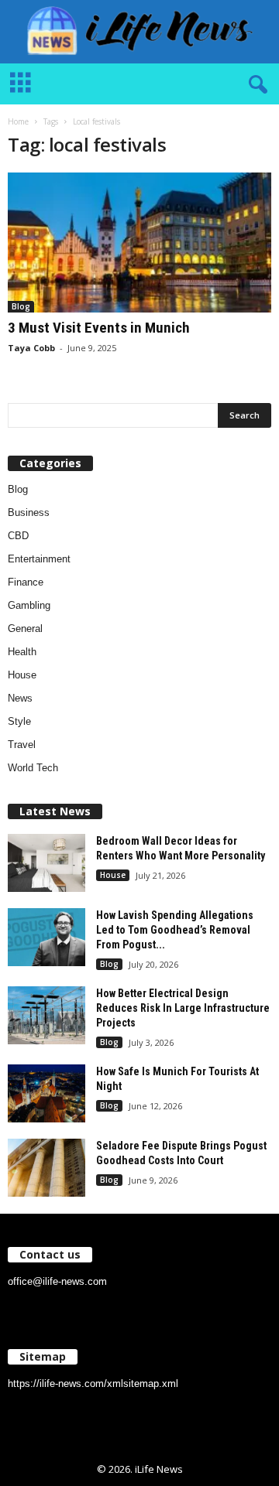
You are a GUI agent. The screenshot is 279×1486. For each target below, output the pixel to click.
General (25, 628)
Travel (22, 744)
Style (19, 721)
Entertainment (39, 559)
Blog (21, 306)
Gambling (29, 605)
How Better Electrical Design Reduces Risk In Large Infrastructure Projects (183, 1008)
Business (29, 512)
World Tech (33, 768)
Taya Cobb (31, 348)
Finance (25, 582)
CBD (18, 535)
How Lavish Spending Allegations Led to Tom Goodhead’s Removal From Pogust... (174, 930)
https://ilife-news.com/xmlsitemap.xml (93, 1383)
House (22, 675)
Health (22, 652)
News (20, 698)
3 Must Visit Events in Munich (99, 327)
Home (18, 121)
